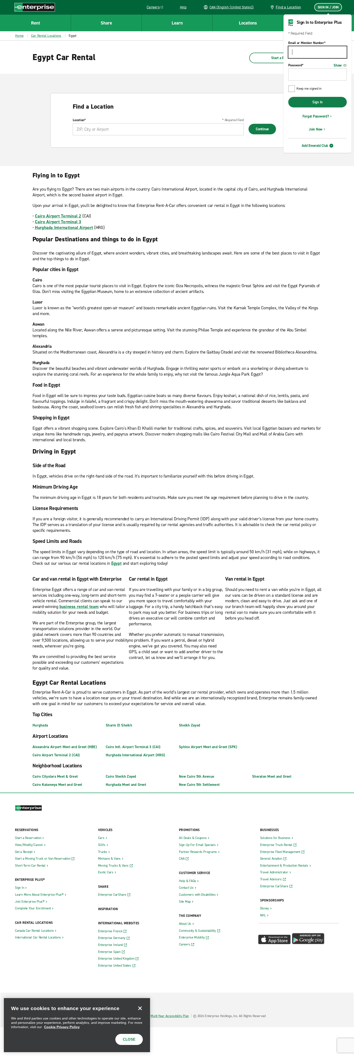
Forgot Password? (315, 116)
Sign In (317, 102)
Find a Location (288, 7)
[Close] (140, 1008)
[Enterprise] (34, 7)
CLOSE (129, 1039)
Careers (157, 8)
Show (338, 65)
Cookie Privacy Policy (62, 1027)
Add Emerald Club (315, 145)
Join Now (315, 129)
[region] (77, 1025)
